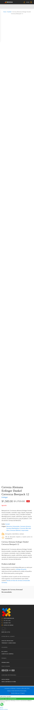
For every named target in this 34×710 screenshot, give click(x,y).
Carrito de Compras (7, 653)
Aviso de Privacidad (7, 640)
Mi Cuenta (5, 651)
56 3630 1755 (7, 622)
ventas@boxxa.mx (9, 618)
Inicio (4, 12)
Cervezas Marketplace (12, 528)
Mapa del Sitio (6, 632)
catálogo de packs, (21, 569)
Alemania (9, 526)
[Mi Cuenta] (24, 2)
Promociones (5, 662)
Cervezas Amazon (25, 526)
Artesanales (16, 526)
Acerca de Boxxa (8, 625)
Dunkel (9, 12)
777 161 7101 (7, 620)
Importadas (24, 530)
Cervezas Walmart (15, 530)
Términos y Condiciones (9, 643)
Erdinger (5, 497)
